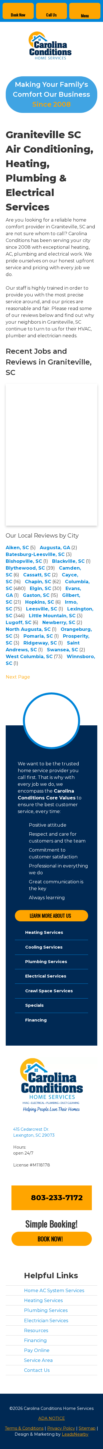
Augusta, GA (55, 547)
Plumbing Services (46, 1310)
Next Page (18, 677)
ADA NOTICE (51, 1418)
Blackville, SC (68, 561)
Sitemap (87, 1428)
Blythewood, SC (25, 568)
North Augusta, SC (28, 629)
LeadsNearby (75, 1434)
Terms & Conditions (24, 1428)
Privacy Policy (61, 1428)
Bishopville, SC (24, 561)
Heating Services (43, 1300)
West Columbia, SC (29, 656)
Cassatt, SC (37, 575)
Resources (36, 1330)
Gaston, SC (36, 595)
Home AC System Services (54, 1290)
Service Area (38, 1360)
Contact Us (36, 1370)
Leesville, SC (41, 609)
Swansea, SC (62, 649)
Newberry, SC (58, 622)
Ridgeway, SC (40, 643)
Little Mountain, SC (52, 615)
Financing (35, 1340)
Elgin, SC (40, 588)
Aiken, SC (17, 547)
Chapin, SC (38, 581)
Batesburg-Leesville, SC (35, 554)
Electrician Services (46, 1320)
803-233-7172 (57, 1197)
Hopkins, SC (39, 602)
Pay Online (36, 1350)
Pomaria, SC (38, 636)
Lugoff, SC (18, 622)
